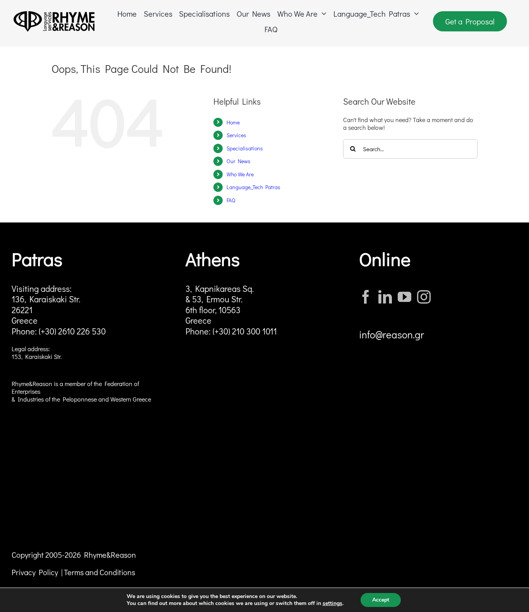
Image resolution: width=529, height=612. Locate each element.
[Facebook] (366, 296)
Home (233, 122)
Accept (380, 599)
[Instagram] (424, 296)
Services (236, 135)
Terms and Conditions (99, 572)
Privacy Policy (35, 572)
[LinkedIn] (385, 296)
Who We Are (240, 174)
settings (332, 603)
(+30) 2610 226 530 (72, 331)
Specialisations (245, 148)
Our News (239, 161)
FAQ (231, 200)
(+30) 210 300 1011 (245, 331)
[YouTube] (404, 296)
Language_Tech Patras (253, 187)
